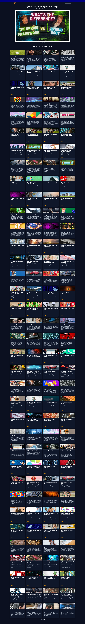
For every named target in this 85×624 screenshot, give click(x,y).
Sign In (70, 2)
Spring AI (33, 2)
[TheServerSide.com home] (15, 3)
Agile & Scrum (48, 2)
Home (31, 2)
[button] (42, 26)
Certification (53, 2)
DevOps (43, 2)
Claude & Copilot (39, 2)
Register (66, 2)
